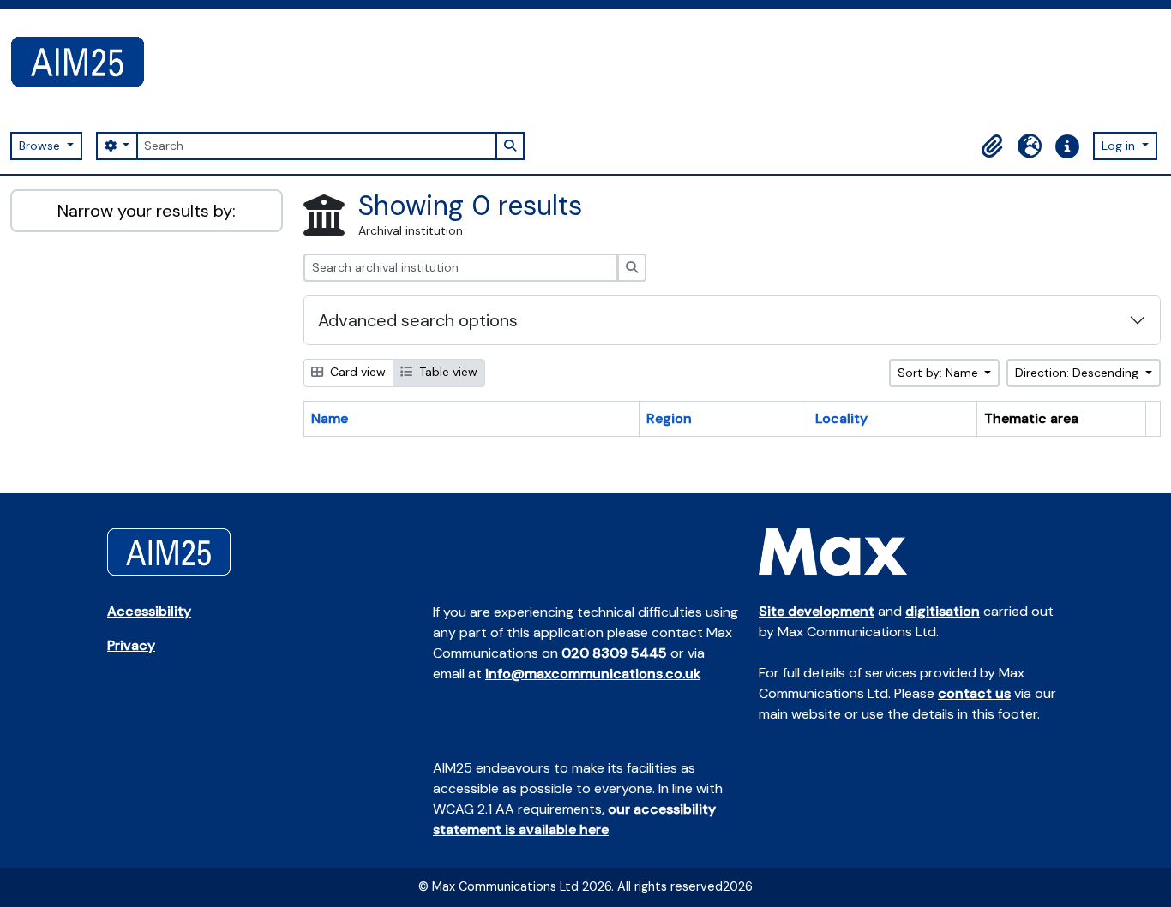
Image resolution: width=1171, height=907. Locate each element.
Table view (446, 371)
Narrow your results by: (146, 211)
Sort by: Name (940, 372)
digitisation (942, 611)
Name (329, 418)
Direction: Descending (1078, 372)
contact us (974, 693)
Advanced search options (418, 320)
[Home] (84, 61)
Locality (841, 418)
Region (669, 418)
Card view (356, 371)
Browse (41, 145)
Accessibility (149, 611)
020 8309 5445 (614, 653)
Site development (816, 611)
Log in (1120, 145)
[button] (992, 146)
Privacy (131, 645)
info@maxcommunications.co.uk (592, 674)
